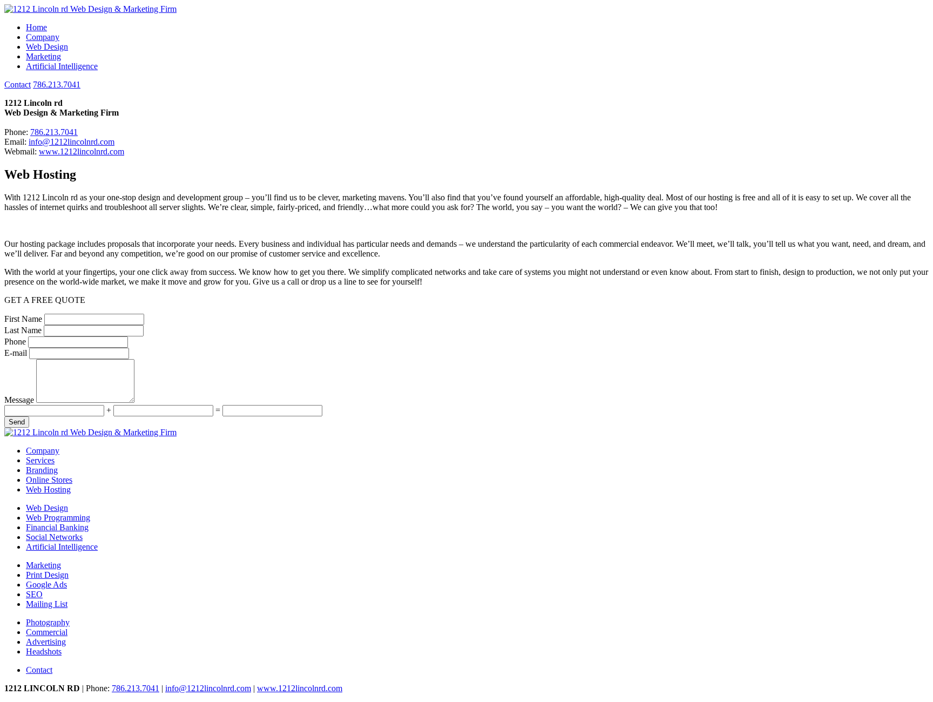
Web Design (47, 46)
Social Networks (54, 537)
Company (42, 37)
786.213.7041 (56, 84)
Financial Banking (57, 527)
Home (36, 27)
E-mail (15, 352)
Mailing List (46, 604)
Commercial (46, 632)
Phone (15, 341)
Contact (17, 84)
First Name (23, 318)
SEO (34, 594)
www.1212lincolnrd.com (81, 151)
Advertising (46, 641)
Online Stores (49, 479)
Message (19, 399)
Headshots (44, 651)
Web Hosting (48, 489)
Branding (42, 470)
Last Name (23, 330)
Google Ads (46, 584)
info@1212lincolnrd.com (71, 141)
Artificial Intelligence (62, 66)
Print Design (47, 574)
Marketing (43, 56)
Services (40, 460)
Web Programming (58, 517)
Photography (48, 622)
